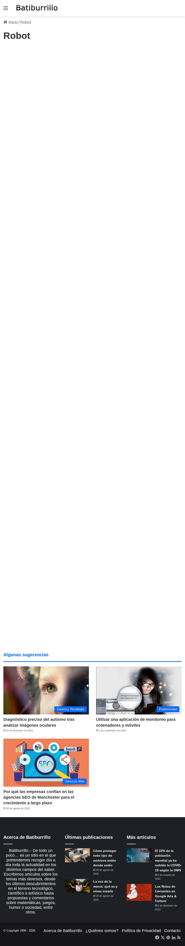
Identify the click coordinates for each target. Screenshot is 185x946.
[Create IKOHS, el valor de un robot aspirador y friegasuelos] (31, 356)
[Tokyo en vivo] (31, 561)
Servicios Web (15, 51)
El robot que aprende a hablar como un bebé (92, 536)
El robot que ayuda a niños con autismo (88, 308)
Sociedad (69, 408)
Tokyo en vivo (23, 527)
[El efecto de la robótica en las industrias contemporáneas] (96, 115)
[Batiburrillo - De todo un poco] (37, 8)
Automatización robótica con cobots (90, 194)
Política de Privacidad (141, 930)
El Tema (75, 51)
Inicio (12, 22)
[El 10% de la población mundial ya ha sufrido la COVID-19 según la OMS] (139, 855)
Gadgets (75, 179)
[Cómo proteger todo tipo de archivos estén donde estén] (77, 855)
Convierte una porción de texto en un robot (149, 308)
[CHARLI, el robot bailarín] (153, 455)
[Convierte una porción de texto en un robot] (153, 348)
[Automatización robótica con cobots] (96, 234)
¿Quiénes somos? (102, 930)
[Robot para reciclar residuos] (89, 454)
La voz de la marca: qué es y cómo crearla (105, 886)
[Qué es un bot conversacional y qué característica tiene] (31, 115)
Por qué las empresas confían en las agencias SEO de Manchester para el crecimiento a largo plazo (38, 797)
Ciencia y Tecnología (76, 292)
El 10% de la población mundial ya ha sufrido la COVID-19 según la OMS (168, 860)
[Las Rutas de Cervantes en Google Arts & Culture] (139, 892)
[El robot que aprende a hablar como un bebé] (96, 578)
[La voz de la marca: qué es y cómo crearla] (77, 886)
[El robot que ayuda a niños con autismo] (89, 345)
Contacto (172, 930)
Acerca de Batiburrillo (63, 930)
